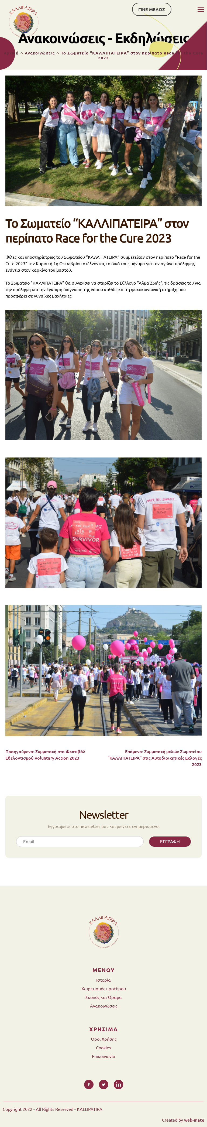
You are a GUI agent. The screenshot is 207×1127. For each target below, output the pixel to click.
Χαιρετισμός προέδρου (103, 988)
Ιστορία (103, 979)
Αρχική (11, 53)
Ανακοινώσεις (40, 53)
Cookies (103, 1047)
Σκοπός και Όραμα (103, 997)
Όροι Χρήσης (103, 1038)
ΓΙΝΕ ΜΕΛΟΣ (151, 9)
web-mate (194, 1120)
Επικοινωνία (103, 1056)
